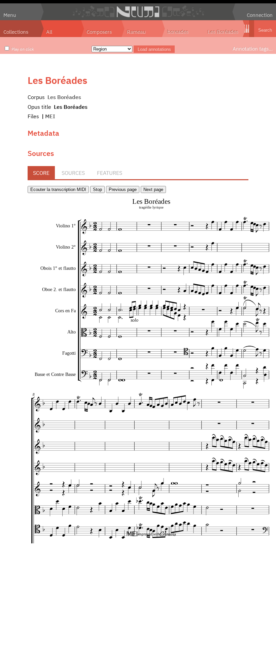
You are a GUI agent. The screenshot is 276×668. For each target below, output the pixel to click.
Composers (99, 31)
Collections (15, 31)
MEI (50, 116)
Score (41, 172)
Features (109, 172)
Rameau (136, 31)
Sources (73, 172)
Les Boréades (223, 31)
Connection (260, 14)
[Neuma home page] (138, 11)
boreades (177, 31)
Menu (9, 14)
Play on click (22, 49)
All (49, 31)
